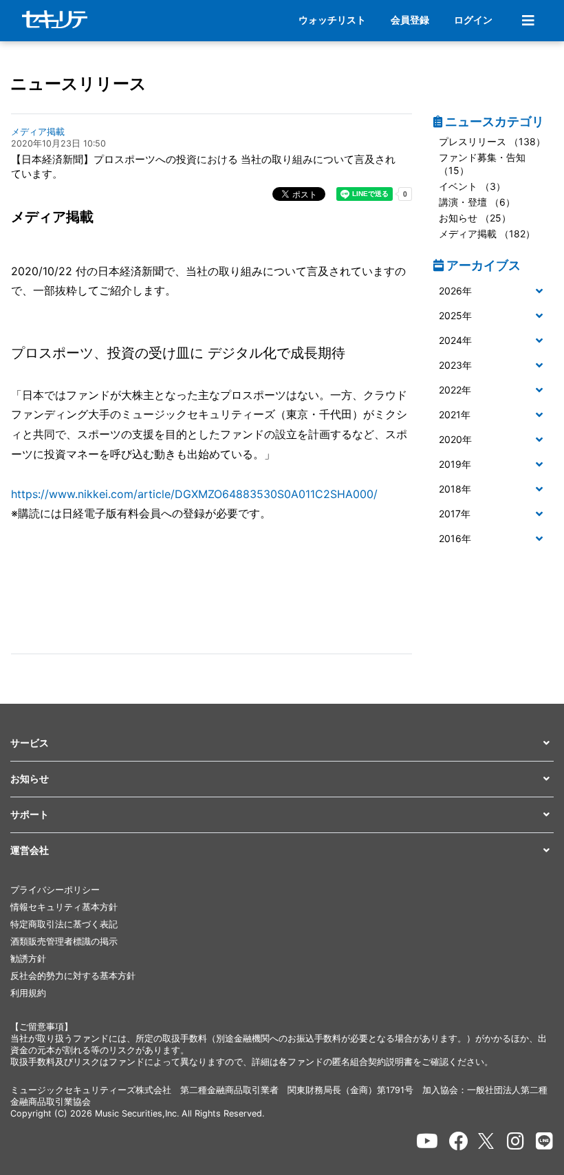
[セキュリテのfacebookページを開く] (458, 1141)
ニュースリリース (78, 84)
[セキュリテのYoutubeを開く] (427, 1141)
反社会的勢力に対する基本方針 (72, 976)
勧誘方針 (28, 958)
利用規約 (28, 993)
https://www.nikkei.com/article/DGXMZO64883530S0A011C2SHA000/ (194, 494)
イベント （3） (472, 186)
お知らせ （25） (475, 218)
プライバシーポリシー (55, 890)
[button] (493, 291)
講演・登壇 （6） (477, 202)
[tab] (493, 291)
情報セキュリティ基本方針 (64, 907)
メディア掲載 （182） (487, 233)
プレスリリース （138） (492, 141)
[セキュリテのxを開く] (487, 1141)
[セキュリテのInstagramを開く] (515, 1141)
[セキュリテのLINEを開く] (544, 1141)
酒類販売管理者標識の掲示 (64, 941)
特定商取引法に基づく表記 (64, 924)
